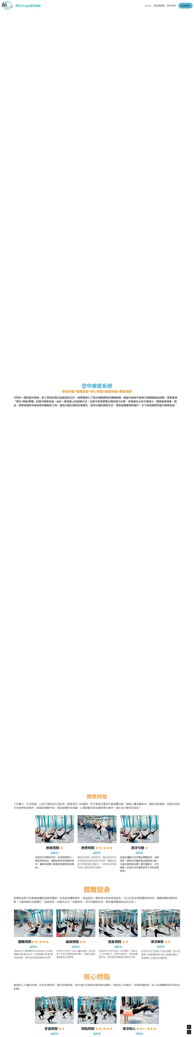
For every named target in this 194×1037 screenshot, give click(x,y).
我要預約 (185, 5)
